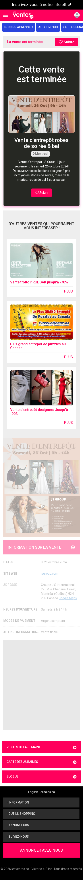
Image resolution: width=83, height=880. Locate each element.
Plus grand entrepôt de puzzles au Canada (38, 346)
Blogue (12, 776)
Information (18, 802)
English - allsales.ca (41, 792)
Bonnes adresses (18, 27)
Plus (68, 291)
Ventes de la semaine (24, 747)
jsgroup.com (49, 573)
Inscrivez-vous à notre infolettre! (41, 4)
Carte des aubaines (22, 762)
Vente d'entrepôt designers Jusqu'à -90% (39, 412)
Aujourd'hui (48, 27)
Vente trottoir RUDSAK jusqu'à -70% (39, 282)
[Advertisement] (41, 685)
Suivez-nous (18, 836)
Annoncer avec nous (41, 850)
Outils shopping (21, 813)
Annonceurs (18, 825)
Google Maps (68, 598)
